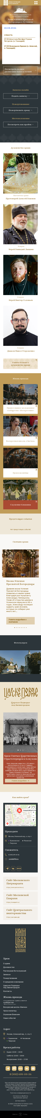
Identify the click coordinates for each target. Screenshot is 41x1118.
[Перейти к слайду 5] (21, 627)
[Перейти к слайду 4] (19, 627)
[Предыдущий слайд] (2, 662)
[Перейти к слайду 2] (16, 627)
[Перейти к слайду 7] (24, 627)
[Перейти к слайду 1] (14, 627)
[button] (36, 2)
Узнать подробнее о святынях (17, 620)
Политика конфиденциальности (20, 1093)
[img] (20, 364)
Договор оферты (20, 1101)
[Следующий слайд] (39, 662)
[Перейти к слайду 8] (26, 627)
